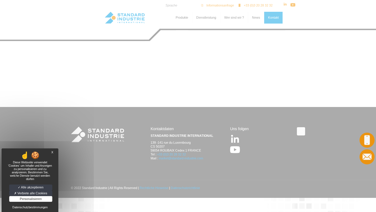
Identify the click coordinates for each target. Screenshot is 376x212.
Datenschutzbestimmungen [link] (30, 207)
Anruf (367, 140)
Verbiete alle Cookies (32, 193)
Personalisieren (31, 199)
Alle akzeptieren (31, 187)
